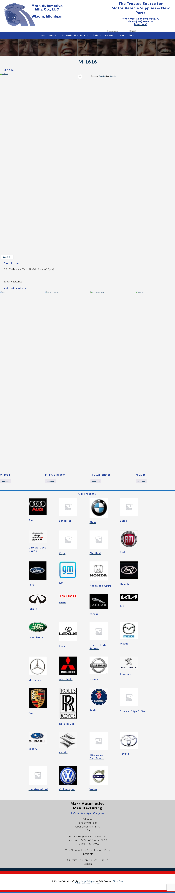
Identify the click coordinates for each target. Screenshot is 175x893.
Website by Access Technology (87, 883)
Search (132, 31)
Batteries (102, 76)
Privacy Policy (118, 881)
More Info (5, 481)
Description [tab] (7, 257)
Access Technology (88, 881)
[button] (80, 76)
